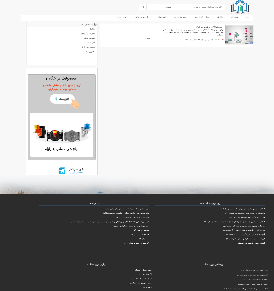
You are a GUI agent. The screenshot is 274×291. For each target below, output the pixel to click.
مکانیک (220, 17)
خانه (247, 17)
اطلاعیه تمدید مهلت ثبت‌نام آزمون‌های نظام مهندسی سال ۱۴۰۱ (245, 289)
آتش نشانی (161, 17)
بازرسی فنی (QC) (141, 17)
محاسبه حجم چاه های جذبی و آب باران (254, 270)
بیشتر (148, 38)
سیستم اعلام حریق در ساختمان (209, 27)
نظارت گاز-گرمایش (201, 17)
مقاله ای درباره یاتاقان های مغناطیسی (254, 279)
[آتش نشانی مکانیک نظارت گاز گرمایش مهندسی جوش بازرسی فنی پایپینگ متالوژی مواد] (160, 6)
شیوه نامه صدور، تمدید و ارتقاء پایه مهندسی (252, 284)
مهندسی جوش (180, 17)
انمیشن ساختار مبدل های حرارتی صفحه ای (252, 275)
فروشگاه (234, 17)
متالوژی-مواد (121, 17)
